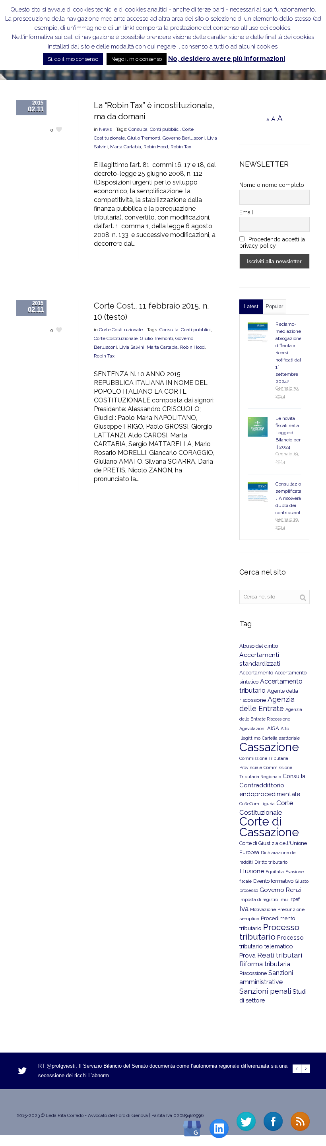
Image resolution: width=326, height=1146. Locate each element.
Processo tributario (269, 932)
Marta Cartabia (125, 147)
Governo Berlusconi (184, 138)
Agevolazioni (252, 728)
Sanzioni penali (265, 991)
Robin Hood (156, 147)
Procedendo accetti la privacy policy (272, 242)
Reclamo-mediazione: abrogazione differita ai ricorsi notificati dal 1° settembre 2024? (289, 352)
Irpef (294, 899)
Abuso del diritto (258, 646)
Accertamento (256, 673)
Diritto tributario (270, 862)
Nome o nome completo (271, 185)
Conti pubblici (165, 129)
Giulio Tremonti (143, 138)
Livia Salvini (131, 347)
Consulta (137, 129)
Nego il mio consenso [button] (136, 59)
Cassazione (269, 747)
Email (246, 212)
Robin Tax (181, 147)
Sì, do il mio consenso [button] (73, 59)
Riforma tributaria (264, 964)
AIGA (273, 728)
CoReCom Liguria (257, 803)
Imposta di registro (258, 899)
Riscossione (253, 973)
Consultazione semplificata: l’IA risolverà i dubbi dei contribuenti (291, 498)
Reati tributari (279, 955)
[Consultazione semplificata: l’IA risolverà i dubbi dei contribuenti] (258, 492)
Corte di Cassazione (269, 826)
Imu (283, 899)
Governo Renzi (280, 889)
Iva (243, 909)
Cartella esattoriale (281, 738)
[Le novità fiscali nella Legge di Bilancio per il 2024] (258, 427)
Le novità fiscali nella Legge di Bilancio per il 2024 (288, 433)
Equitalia (275, 871)
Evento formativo (273, 881)
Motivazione (263, 909)
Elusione (251, 871)
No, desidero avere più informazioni (226, 58)
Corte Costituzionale (121, 329)
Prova (247, 955)
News (105, 129)
